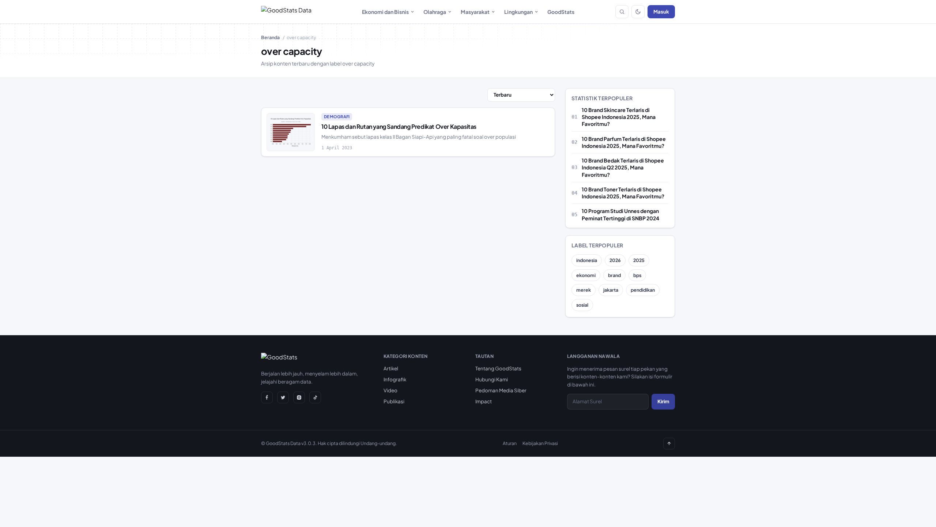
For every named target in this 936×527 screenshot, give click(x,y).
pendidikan (643, 290)
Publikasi (394, 401)
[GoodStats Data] (286, 12)
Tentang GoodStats (498, 368)
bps (637, 275)
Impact (483, 401)
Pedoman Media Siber (500, 390)
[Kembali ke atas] (669, 443)
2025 (639, 260)
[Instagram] (299, 397)
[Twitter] (283, 397)
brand (614, 275)
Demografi (337, 116)
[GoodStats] (279, 359)
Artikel (391, 368)
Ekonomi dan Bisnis (385, 11)
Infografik (395, 379)
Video (390, 390)
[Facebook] (267, 397)
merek (583, 290)
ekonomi (586, 275)
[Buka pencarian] (622, 11)
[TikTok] (315, 397)
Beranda (270, 37)
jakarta (610, 290)
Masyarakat (475, 11)
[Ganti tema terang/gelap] (638, 11)
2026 (615, 260)
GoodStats (560, 11)
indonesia (586, 260)
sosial (582, 305)
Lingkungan (518, 11)
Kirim (663, 401)
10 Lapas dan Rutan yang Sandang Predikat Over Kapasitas (398, 126)
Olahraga (434, 11)
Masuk (661, 11)
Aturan (510, 443)
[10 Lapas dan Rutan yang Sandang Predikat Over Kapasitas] (291, 132)
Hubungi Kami (491, 379)
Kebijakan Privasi (540, 443)
